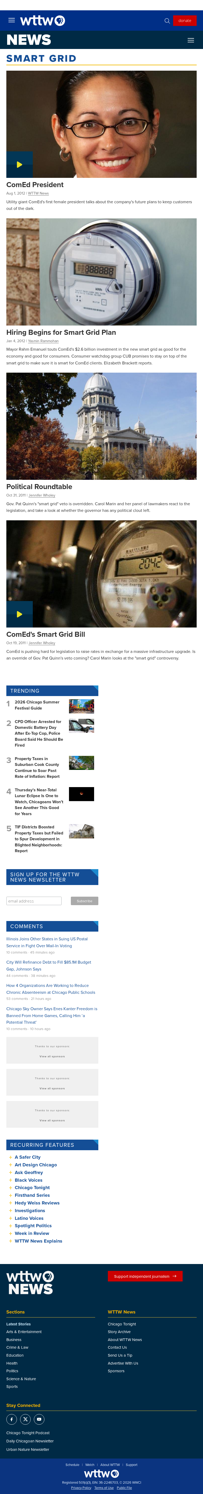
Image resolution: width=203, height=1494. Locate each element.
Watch (89, 1465)
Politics (12, 1371)
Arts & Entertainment (23, 1331)
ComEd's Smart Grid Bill (45, 634)
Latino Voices (29, 1218)
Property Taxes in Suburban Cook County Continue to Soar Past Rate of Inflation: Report (37, 767)
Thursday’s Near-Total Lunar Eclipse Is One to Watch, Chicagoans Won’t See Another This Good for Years (39, 802)
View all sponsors (52, 1056)
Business (13, 1339)
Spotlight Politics (33, 1225)
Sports (12, 1386)
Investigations (30, 1210)
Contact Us (117, 1347)
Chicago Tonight (32, 1187)
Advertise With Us (123, 1363)
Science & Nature (21, 1379)
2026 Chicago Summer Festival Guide (37, 705)
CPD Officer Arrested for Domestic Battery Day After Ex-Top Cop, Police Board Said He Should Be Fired (39, 733)
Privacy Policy (81, 1488)
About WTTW (110, 1465)
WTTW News (38, 193)
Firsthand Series (32, 1195)
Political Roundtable (39, 486)
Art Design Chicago (36, 1164)
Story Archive (119, 1331)
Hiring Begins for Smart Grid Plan (61, 332)
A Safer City (27, 1157)
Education (15, 1355)
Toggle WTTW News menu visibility (193, 40)
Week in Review (32, 1233)
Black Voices (29, 1180)
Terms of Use (104, 1488)
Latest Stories (18, 1324)
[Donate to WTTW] (101, 1474)
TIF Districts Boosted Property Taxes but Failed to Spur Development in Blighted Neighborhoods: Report (39, 839)
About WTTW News (125, 1339)
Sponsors (116, 1371)
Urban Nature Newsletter (27, 1449)
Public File (124, 1488)
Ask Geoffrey (29, 1172)
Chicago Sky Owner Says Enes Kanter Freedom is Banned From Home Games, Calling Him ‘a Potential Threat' (51, 1015)
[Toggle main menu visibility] (11, 20)
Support (131, 1465)
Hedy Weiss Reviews (37, 1202)
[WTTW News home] (29, 39)
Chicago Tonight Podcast (27, 1433)
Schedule (72, 1465)
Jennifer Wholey (42, 495)
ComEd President (34, 184)
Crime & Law (17, 1347)
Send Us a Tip (120, 1355)
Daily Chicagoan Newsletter (30, 1441)
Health (11, 1363)
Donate (184, 20)
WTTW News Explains (39, 1241)
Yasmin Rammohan (43, 341)
